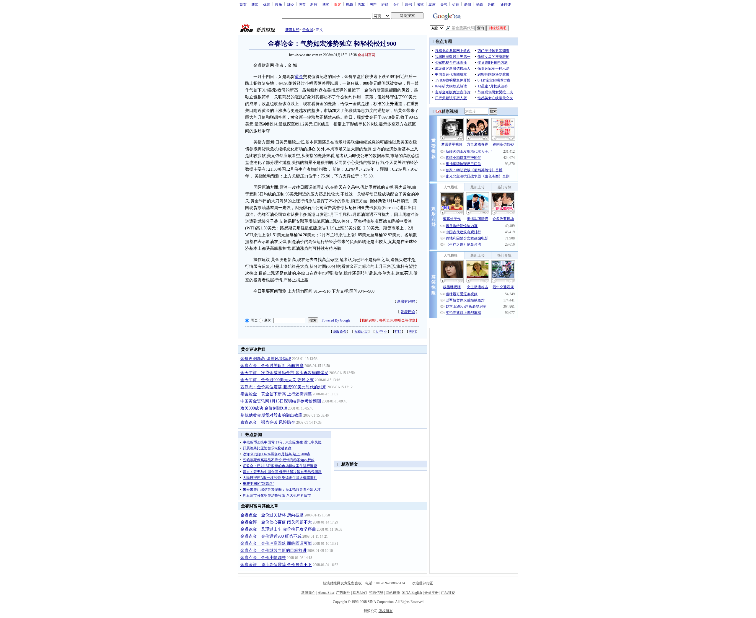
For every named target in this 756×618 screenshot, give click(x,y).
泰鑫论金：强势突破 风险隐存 (267, 422)
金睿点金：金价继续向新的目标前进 (273, 550)
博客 (325, 4)
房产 (373, 4)
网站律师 (393, 593)
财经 (290, 4)
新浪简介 (308, 593)
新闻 (254, 4)
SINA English (412, 593)
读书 (408, 4)
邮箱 (479, 4)
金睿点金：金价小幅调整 (263, 557)
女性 (396, 4)
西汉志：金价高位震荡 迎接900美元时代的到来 (283, 387)
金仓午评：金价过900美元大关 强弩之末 (277, 380)
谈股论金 (340, 332)
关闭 (412, 332)
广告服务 (343, 593)
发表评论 (408, 312)
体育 (266, 4)
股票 (302, 4)
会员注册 (431, 593)
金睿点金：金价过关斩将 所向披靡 (272, 365)
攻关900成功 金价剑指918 (263, 408)
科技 (313, 4)
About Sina (326, 593)
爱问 (467, 4)
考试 (420, 4)
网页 (254, 320)
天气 (443, 4)
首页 (243, 4)
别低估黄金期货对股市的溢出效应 (271, 415)
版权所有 (386, 611)
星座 (432, 4)
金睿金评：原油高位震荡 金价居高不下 (276, 564)
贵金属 (307, 30)
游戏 (384, 4)
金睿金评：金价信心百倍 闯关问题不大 (276, 522)
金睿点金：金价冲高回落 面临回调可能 (276, 543)
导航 (491, 4)
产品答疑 (448, 593)
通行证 (505, 4)
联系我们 (360, 593)
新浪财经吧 (406, 301)
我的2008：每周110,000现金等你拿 (388, 320)
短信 (455, 4)
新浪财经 (292, 30)
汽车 (361, 4)
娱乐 (278, 4)
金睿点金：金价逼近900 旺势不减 (271, 536)
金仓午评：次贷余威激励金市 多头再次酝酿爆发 (284, 373)
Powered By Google (336, 320)
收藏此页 (361, 332)
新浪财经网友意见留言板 (342, 583)
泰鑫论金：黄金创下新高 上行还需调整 (276, 394)
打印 (398, 332)
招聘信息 (376, 593)
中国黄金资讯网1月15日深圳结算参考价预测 (280, 401)
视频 (349, 4)
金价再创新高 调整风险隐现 (265, 358)
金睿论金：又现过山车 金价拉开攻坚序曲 (278, 529)
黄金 (299, 76)
